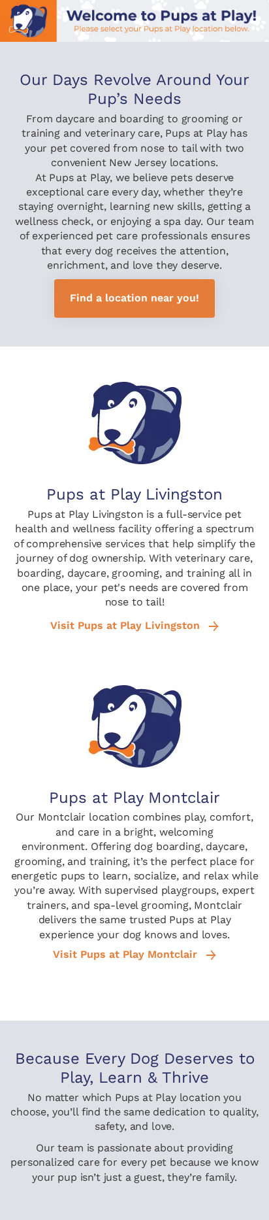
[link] (134, 298)
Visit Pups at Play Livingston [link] (126, 626)
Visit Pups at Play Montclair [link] (126, 954)
